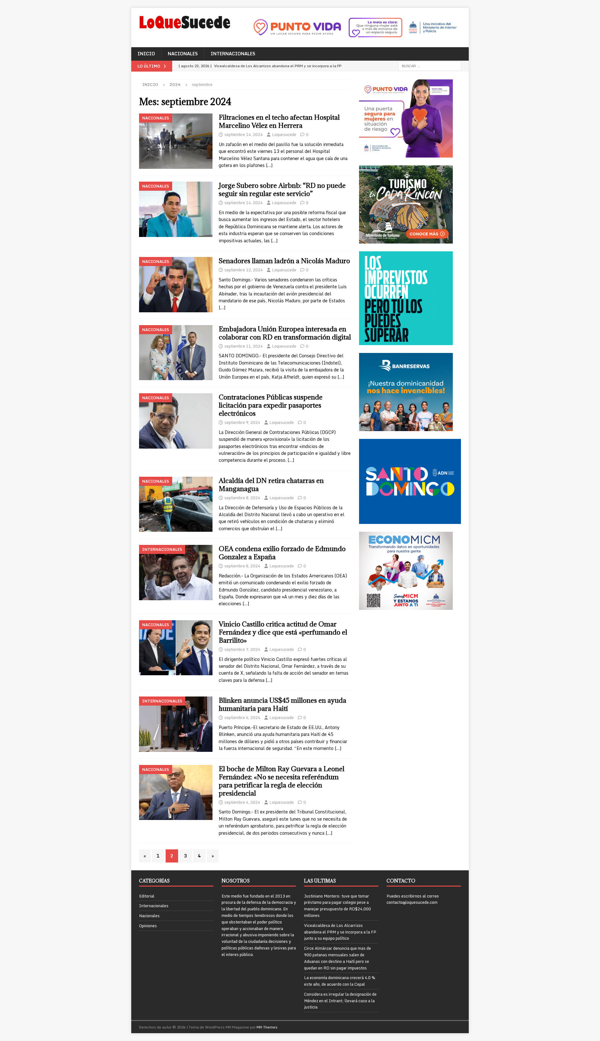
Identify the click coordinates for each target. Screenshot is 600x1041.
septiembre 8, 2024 (242, 497)
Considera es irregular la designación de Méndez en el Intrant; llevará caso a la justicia (340, 1001)
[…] (269, 165)
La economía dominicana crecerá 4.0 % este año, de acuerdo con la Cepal (339, 981)
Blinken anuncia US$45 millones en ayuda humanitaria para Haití (282, 704)
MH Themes (267, 1027)
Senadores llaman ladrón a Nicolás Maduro (284, 261)
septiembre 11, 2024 (243, 346)
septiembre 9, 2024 (242, 422)
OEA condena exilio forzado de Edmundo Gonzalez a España (282, 553)
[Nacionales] (175, 141)
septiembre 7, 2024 (242, 649)
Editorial (146, 896)
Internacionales (233, 53)
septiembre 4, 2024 (242, 802)
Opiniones (148, 925)
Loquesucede (284, 134)
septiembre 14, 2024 (243, 134)
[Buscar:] (429, 65)
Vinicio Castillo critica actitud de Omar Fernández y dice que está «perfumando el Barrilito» (283, 632)
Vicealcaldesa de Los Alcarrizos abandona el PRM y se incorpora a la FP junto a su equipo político (340, 932)
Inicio (146, 53)
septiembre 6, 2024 (242, 717)
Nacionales (183, 53)
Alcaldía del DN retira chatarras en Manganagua (271, 484)
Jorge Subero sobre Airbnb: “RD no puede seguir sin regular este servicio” (282, 189)
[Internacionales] (175, 572)
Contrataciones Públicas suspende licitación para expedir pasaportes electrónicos (270, 405)
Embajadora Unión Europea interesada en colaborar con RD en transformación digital (285, 333)
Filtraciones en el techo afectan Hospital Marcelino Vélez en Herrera (279, 121)
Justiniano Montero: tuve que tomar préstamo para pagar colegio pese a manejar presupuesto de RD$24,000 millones (337, 906)
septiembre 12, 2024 (243, 269)
